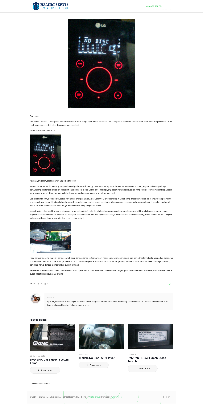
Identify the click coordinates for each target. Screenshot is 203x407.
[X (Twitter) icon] (166, 397)
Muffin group (94, 397)
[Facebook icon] (163, 397)
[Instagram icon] (169, 397)
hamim (51, 297)
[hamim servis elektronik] (50, 6)
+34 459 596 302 (154, 6)
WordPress (117, 397)
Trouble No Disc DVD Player (97, 357)
